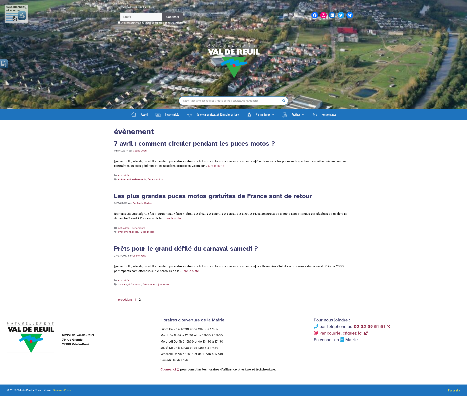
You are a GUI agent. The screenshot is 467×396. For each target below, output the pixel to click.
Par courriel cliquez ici (341, 333)
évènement (124, 179)
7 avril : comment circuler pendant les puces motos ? (194, 143)
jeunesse (163, 284)
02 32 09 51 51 (369, 326)
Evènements (138, 228)
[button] (260, 114)
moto (135, 231)
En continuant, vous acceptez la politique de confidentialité (152, 23)
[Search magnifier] (283, 100)
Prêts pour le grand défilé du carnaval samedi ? (186, 249)
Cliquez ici (168, 369)
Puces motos (155, 179)
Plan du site (454, 390)
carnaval (122, 284)
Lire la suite (216, 166)
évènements (139, 179)
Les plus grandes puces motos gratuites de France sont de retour (214, 196)
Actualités (124, 175)
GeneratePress (62, 390)
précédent (123, 300)
